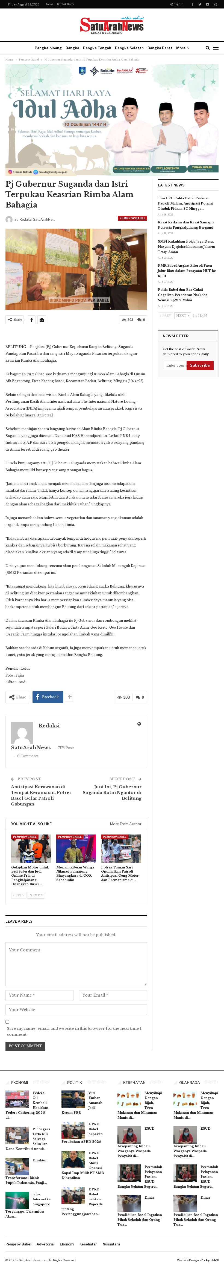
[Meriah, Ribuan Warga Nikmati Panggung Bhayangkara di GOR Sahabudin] (76, 849)
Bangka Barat (160, 48)
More (180, 48)
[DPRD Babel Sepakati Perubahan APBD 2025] (73, 1130)
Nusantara (111, 1244)
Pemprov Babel (132, 218)
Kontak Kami (65, 4)
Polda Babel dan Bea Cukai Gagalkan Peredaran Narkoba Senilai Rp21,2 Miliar (183, 295)
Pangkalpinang (48, 48)
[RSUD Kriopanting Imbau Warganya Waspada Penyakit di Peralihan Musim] (129, 1135)
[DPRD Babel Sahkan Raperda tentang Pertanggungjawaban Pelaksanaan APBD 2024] (73, 1195)
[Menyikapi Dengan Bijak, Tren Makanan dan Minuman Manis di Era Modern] (129, 1099)
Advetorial (45, 1244)
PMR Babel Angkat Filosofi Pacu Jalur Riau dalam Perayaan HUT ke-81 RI (187, 271)
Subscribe (200, 365)
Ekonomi (67, 1244)
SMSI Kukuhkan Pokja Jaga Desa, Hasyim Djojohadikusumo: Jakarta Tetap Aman (186, 247)
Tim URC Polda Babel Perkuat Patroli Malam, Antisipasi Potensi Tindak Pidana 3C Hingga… (185, 203)
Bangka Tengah (97, 48)
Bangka (72, 48)
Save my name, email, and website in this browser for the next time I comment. (74, 1031)
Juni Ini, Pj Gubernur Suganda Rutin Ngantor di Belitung (112, 792)
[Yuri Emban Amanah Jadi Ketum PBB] (73, 1099)
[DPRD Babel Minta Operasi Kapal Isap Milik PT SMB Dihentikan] (73, 1159)
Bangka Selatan (129, 48)
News (49, 4)
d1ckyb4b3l (209, 1260)
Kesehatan (88, 1244)
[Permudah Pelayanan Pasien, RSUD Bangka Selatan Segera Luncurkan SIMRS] (129, 1173)
